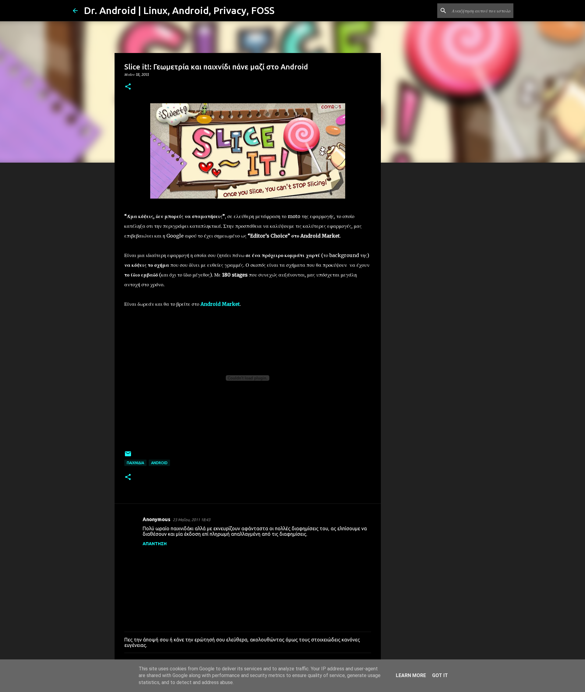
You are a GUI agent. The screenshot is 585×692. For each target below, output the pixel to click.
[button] (128, 87)
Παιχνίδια (135, 463)
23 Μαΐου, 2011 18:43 (191, 519)
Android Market (220, 304)
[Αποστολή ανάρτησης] (128, 456)
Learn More (411, 675)
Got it (440, 675)
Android (159, 463)
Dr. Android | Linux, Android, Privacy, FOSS (179, 10)
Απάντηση (155, 543)
